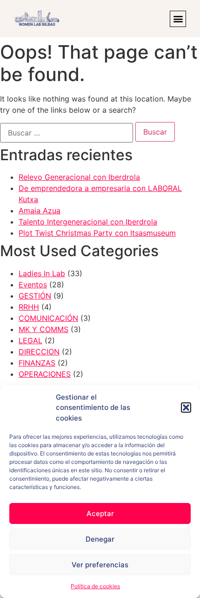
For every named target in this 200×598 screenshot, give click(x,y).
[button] (186, 407)
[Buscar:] (66, 133)
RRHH (29, 307)
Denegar (100, 539)
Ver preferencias (100, 564)
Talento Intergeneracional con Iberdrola (88, 221)
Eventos (33, 284)
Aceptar (100, 513)
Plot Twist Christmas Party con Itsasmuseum (97, 233)
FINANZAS (37, 362)
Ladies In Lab (42, 273)
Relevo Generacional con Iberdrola (79, 177)
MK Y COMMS (43, 329)
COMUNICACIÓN (48, 318)
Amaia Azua (39, 210)
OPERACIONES (45, 374)
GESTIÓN (35, 295)
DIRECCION (39, 351)
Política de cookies (95, 586)
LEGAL (30, 340)
